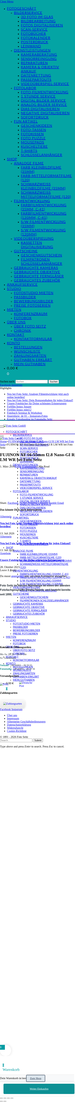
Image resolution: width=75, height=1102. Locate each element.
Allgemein (6, 516)
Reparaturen (34, 63)
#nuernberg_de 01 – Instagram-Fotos (27, 415)
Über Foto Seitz (30, 326)
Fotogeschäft (21, 8)
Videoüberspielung (34, 238)
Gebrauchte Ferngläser (39, 276)
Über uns (16, 322)
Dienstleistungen (32, 50)
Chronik (22, 330)
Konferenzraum (30, 314)
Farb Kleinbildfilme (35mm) (39, 554)
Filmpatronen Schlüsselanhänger (44, 600)
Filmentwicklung (32, 201)
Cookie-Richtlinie (17, 730)
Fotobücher (33, 34)
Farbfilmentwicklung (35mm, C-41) (44, 574)
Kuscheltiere (34, 146)
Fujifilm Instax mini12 (19, 409)
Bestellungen (28, 347)
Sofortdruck (35, 117)
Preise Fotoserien (32, 305)
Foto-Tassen (33, 130)
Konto (13, 343)
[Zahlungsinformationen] (12, 703)
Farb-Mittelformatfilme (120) (40, 557)
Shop (12, 159)
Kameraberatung (39, 54)
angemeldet (17, 576)
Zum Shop (35, 1078)
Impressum (13, 718)
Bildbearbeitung (38, 21)
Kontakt (15, 335)
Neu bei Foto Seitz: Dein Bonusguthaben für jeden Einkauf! (40, 400)
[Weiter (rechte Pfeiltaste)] (4, 1101)
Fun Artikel (26, 121)
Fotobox (23, 318)
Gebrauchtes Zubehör (37, 280)
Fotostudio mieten (33, 293)
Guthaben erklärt (33, 360)
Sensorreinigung (39, 59)
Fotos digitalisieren (42, 25)
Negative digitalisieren (45, 113)
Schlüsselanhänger (41, 155)
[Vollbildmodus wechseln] (4, 1098)
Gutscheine (26, 251)
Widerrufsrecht (15, 727)
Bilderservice (28, 13)
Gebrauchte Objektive (37, 272)
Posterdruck (34, 42)
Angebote (5, 553)
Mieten (14, 310)
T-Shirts (29, 151)
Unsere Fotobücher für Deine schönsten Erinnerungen (36, 403)
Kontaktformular (33, 339)
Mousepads (32, 142)
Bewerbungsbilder (33, 301)
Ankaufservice (22, 284)
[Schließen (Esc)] (11, 1098)
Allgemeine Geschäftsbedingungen (26, 721)
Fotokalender (35, 38)
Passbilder (25, 297)
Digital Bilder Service (43, 100)
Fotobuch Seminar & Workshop (24, 412)
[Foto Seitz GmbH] (14, 425)
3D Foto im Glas (37, 17)
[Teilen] (8, 1098)
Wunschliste (27, 351)
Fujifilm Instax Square (19, 406)
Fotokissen (32, 134)
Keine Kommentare (25, 466)
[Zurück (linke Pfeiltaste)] (1, 1101)
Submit (38, 740)
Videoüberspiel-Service (45, 84)
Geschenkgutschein (41, 255)
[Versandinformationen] (8, 684)
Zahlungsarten (30, 356)
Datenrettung (36, 75)
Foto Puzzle (33, 138)
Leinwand (31, 46)
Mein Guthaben (30, 364)
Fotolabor (25, 88)
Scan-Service (34, 29)
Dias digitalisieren (40, 109)
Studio (14, 289)
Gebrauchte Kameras (36, 268)
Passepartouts (36, 80)
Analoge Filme (29, 163)
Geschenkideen (36, 126)
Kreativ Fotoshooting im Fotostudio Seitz (29, 419)
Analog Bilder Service (44, 105)
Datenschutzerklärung (19, 724)
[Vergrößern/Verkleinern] (1, 1098)
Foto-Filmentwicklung (44, 92)
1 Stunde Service (38, 96)
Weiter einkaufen (39, 1088)
